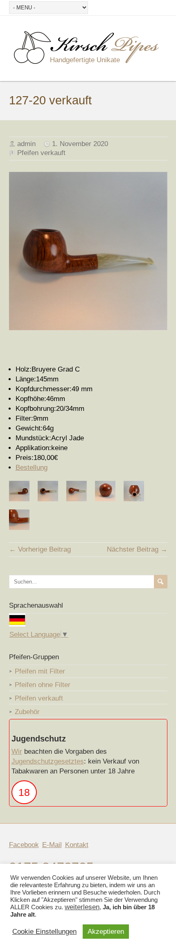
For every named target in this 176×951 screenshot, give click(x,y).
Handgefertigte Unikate (85, 60)
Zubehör (27, 712)
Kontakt (76, 845)
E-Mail (52, 845)
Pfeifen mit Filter (40, 671)
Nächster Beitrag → (137, 549)
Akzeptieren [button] (106, 931)
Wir (16, 751)
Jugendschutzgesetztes (47, 761)
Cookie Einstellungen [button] (44, 931)
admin (26, 144)
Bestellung (31, 467)
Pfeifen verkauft (41, 153)
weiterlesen (82, 907)
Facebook (24, 845)
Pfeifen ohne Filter (42, 685)
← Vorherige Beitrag (40, 549)
